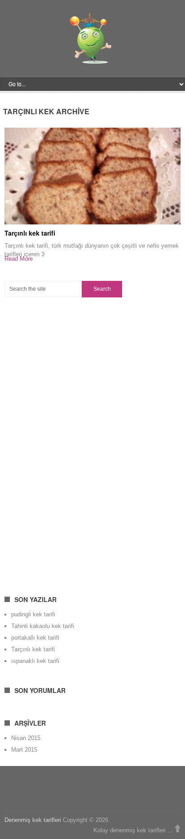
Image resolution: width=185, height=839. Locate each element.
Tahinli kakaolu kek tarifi (42, 626)
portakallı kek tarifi (35, 637)
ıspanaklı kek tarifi (35, 661)
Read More (18, 258)
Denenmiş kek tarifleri (32, 820)
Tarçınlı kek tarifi (29, 232)
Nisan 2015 (25, 738)
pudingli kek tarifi (33, 614)
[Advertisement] (71, 440)
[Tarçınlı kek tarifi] (92, 176)
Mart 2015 (24, 749)
